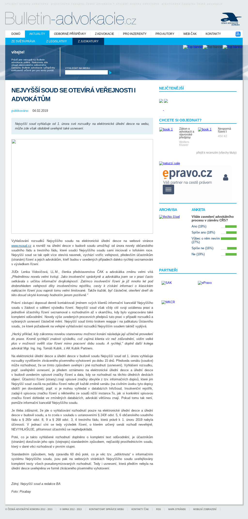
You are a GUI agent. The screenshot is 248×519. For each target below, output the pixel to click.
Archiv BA (168, 210)
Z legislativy (56, 41)
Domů (15, 33)
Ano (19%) (199, 226)
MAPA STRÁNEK (177, 509)
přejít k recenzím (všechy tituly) (216, 152)
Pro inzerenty (135, 33)
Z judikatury (88, 41)
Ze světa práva (23, 41)
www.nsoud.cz (21, 246)
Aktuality (37, 33)
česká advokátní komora (24, 509)
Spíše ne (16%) (202, 248)
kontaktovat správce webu (106, 509)
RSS (158, 509)
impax (65, 509)
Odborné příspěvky (70, 33)
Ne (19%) (198, 254)
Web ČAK (190, 33)
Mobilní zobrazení (205, 509)
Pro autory (164, 33)
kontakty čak (140, 509)
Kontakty (213, 33)
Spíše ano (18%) (203, 232)
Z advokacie (104, 33)
